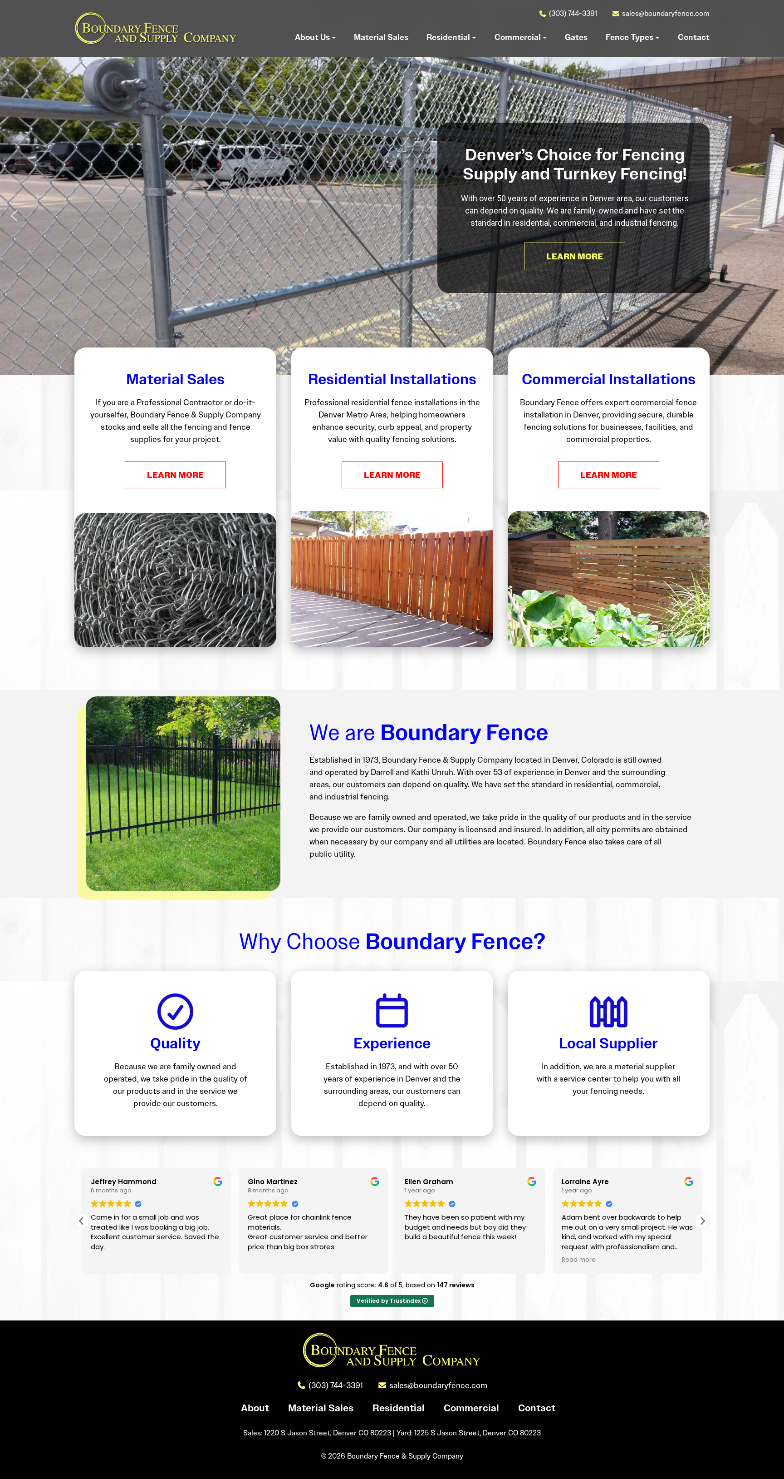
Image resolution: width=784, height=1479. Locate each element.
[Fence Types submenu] (657, 37)
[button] (14, 215)
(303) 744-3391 (573, 13)
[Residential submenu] (474, 37)
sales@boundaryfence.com (666, 13)
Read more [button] (579, 1260)
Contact (536, 1408)
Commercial (471, 1408)
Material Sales (320, 1408)
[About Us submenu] (334, 37)
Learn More (175, 475)
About (255, 1408)
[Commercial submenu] (545, 37)
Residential (398, 1408)
